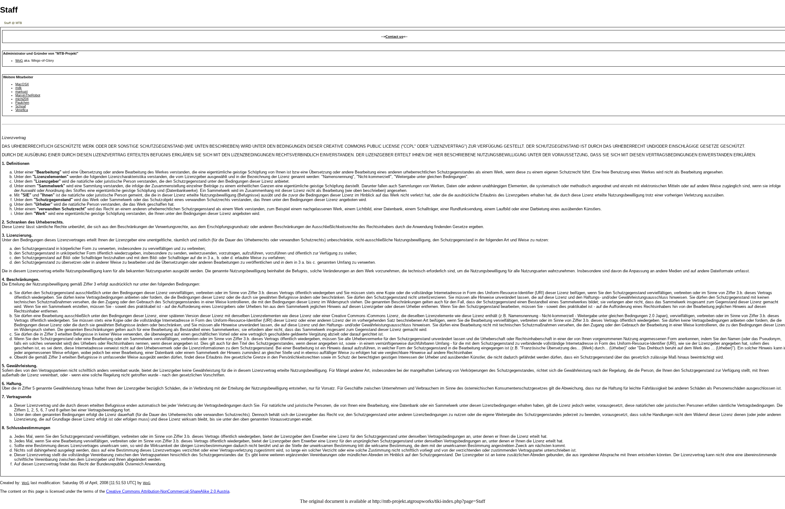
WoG (19, 60)
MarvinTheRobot (27, 95)
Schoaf (20, 106)
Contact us (394, 36)
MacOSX (22, 84)
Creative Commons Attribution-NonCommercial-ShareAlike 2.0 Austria (167, 491)
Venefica (21, 110)
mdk (18, 88)
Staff (9, 9)
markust (21, 91)
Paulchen (22, 102)
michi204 (22, 99)
